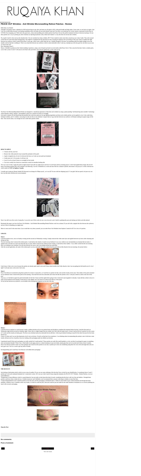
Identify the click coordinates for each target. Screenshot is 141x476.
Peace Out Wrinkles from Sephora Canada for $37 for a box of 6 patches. (67, 228)
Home (47, 448)
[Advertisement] (47, 464)
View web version (48, 451)
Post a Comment (7, 443)
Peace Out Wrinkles (24, 223)
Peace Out (58, 33)
